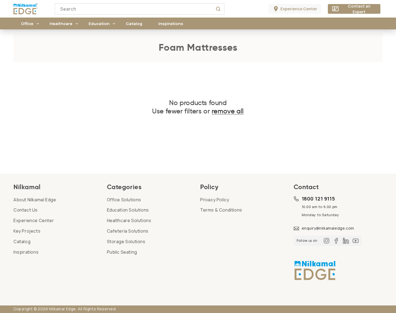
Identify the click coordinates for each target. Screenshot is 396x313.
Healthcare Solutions (129, 220)
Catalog (21, 241)
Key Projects (26, 231)
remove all (228, 111)
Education (99, 23)
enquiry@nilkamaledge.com (328, 228)
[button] (27, 23)
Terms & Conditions (221, 210)
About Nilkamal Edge (34, 200)
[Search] (218, 9)
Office (27, 23)
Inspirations (26, 252)
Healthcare (61, 23)
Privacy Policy (214, 200)
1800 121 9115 (318, 198)
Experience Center (33, 220)
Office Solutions (124, 200)
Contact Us (25, 210)
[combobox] (139, 9)
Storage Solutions (126, 241)
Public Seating (122, 252)
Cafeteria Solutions (127, 231)
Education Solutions (128, 210)
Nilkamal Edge (62, 308)
